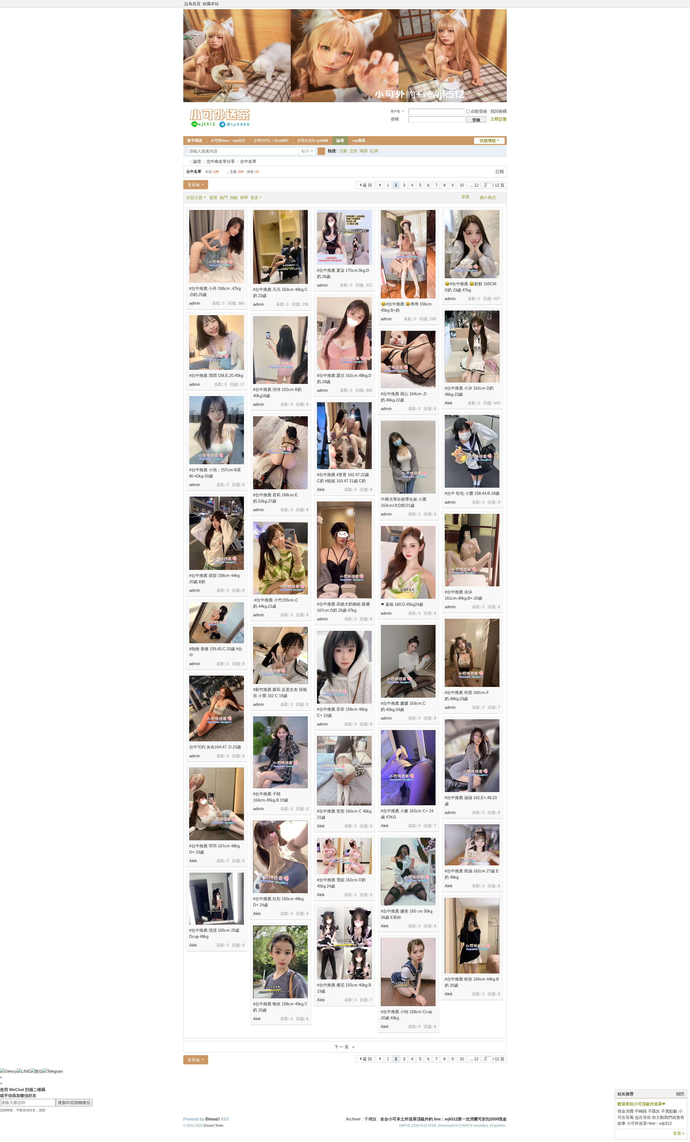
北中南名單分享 (220, 161)
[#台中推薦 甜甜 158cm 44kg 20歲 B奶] (216, 533)
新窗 (465, 197)
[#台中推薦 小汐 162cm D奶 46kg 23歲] (472, 347)
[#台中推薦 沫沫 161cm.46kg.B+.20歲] (472, 550)
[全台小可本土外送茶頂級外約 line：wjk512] (220, 129)
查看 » (678, 1133)
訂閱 (500, 171)
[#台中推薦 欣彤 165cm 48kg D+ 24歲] (280, 857)
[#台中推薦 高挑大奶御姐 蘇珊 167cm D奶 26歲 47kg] (344, 549)
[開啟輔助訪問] (505, 3)
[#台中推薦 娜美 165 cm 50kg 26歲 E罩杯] (408, 872)
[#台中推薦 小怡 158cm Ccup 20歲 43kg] (408, 972)
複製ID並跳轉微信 (74, 1102)
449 (497, 403)
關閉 (680, 1094)
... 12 (474, 185)
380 (241, 303)
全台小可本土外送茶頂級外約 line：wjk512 (185, 161)
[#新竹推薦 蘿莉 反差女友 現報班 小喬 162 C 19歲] (280, 655)
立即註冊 (499, 119)
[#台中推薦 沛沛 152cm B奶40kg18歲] (280, 350)
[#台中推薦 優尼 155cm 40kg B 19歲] (344, 943)
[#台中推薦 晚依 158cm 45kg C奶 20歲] (280, 962)
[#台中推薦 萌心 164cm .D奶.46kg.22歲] (408, 359)
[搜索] (321, 151)
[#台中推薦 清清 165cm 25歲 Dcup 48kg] (216, 899)
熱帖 (234, 197)
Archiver (353, 1119)
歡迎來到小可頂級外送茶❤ (641, 1104)
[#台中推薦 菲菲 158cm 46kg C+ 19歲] (344, 667)
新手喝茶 (194, 140)
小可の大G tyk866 (312, 140)
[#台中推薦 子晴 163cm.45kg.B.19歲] (280, 752)
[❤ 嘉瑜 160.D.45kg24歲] (408, 562)
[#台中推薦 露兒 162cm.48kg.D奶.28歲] (344, 333)
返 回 (367, 185)
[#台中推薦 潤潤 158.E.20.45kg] (216, 342)
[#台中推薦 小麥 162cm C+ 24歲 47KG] (408, 767)
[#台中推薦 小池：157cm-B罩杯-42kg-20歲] (216, 430)
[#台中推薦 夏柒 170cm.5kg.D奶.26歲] (344, 237)
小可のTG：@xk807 (271, 140)
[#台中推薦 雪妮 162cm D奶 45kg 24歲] (344, 856)
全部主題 (194, 197)
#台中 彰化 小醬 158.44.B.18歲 (472, 493)
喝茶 (364, 151)
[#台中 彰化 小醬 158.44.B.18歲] (472, 451)
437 (497, 298)
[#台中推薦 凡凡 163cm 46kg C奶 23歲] (280, 247)
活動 (343, 151)
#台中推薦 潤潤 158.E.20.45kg (216, 375)
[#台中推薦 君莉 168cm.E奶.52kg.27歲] (280, 452)
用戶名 (395, 111)
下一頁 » (345, 1047)
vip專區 (358, 140)
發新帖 (194, 185)
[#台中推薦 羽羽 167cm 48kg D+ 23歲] (216, 804)
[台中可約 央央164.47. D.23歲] (216, 708)
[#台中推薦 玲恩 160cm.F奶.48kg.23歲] (472, 653)
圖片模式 (488, 197)
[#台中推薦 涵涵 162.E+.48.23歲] (472, 755)
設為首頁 (192, 3)
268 (433, 319)
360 (369, 390)
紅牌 (374, 151)
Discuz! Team (213, 1125)
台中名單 (248, 161)
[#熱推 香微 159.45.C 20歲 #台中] (216, 622)
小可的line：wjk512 (228, 140)
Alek (449, 403)
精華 (244, 197)
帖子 (306, 151)
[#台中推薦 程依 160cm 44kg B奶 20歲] (472, 936)
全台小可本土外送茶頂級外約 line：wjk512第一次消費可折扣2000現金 (443, 1119)
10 (462, 185)
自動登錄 (479, 111)
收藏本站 (211, 3)
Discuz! (212, 1119)
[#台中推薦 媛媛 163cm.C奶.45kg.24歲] (408, 661)
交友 (354, 151)
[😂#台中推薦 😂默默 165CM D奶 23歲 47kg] (472, 244)
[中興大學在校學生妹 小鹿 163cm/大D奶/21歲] (408, 457)
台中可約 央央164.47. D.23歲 (215, 747)
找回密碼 (499, 111)
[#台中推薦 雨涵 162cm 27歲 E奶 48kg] (472, 844)
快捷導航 (488, 140)
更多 (254, 197)
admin (194, 303)
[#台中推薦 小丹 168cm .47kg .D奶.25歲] (216, 246)
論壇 (340, 140)
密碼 (395, 119)
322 (369, 285)
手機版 (370, 1119)
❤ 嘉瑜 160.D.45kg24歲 (402, 604)
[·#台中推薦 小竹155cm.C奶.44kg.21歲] (280, 558)
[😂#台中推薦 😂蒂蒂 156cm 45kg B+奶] (408, 254)
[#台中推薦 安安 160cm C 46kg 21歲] (344, 771)
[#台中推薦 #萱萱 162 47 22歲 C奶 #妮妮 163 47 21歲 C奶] (344, 435)
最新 (213, 197)
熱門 (224, 197)
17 (242, 384)
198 (305, 304)
